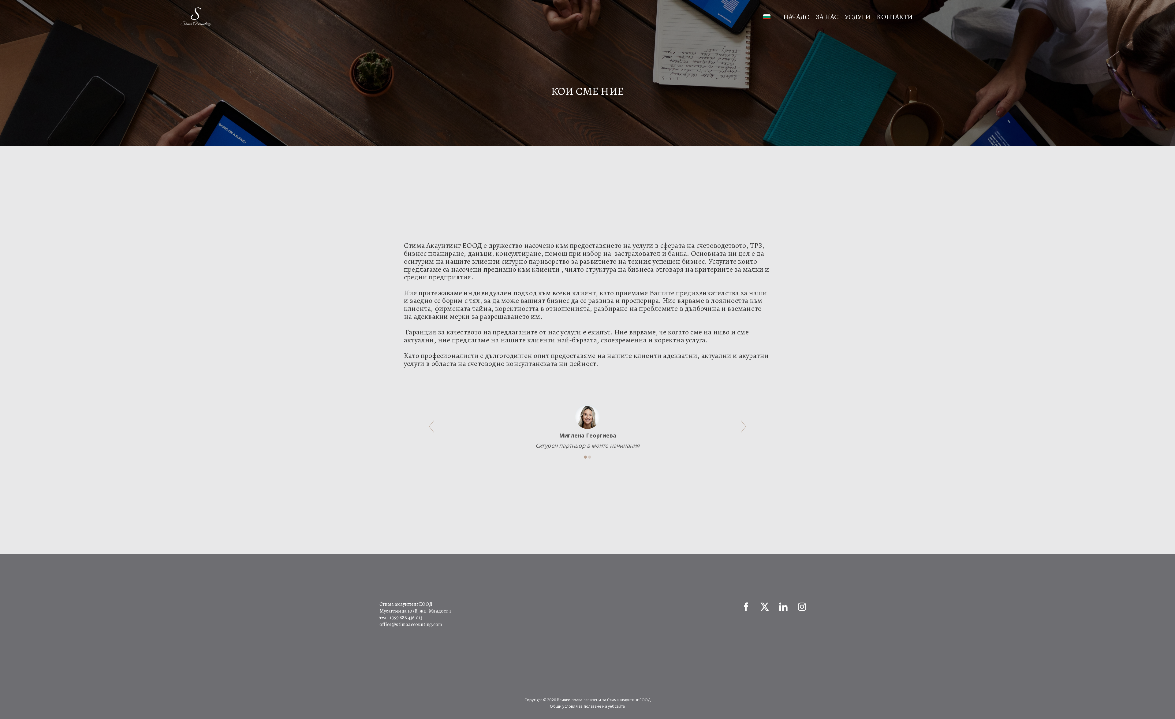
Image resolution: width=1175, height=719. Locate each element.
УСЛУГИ (858, 17)
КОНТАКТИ (895, 17)
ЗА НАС (827, 17)
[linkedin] (783, 607)
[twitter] (764, 607)
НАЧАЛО (796, 17)
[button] (768, 16)
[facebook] (746, 607)
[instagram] (802, 607)
